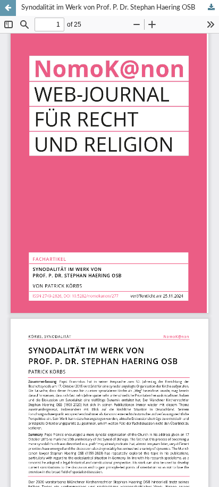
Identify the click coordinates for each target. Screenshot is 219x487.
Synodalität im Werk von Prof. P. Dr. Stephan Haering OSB (108, 7)
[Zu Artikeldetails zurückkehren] (8, 8)
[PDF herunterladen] (211, 8)
